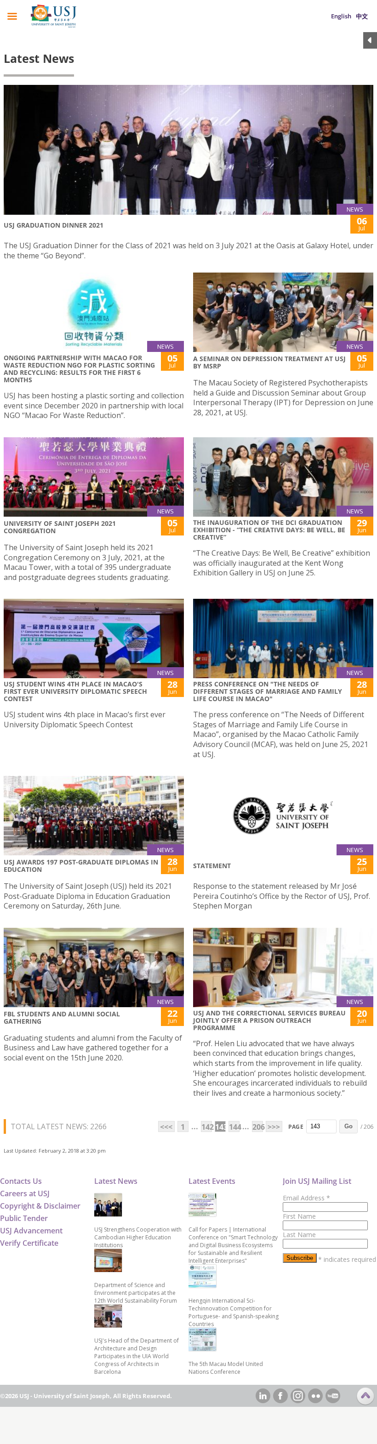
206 (257, 1127)
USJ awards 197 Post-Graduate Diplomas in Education (81, 866)
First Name (299, 1216)
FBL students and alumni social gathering (62, 1017)
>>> (274, 1127)
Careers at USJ (25, 1193)
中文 (362, 16)
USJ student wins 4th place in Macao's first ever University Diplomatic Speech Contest (75, 691)
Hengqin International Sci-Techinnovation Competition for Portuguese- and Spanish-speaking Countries (233, 1312)
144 (234, 1127)
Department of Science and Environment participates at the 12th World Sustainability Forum (135, 1293)
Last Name (299, 1234)
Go (348, 1126)
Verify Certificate (29, 1243)
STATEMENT (212, 865)
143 (220, 1127)
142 (206, 1127)
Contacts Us (21, 1181)
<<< (166, 1127)
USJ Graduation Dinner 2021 (53, 225)
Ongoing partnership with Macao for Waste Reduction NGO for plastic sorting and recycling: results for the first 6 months (79, 368)
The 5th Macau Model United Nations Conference (225, 1368)
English (341, 16)
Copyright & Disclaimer (40, 1206)
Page (295, 1127)
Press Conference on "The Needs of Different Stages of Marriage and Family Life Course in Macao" (267, 691)
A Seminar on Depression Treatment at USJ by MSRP (269, 362)
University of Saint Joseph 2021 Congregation (60, 527)
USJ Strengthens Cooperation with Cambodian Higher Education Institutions (138, 1237)
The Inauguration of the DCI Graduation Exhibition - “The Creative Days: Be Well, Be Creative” (269, 529)
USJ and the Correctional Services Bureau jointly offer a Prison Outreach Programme (269, 1020)
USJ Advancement (31, 1231)
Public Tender (24, 1218)
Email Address (306, 1197)
